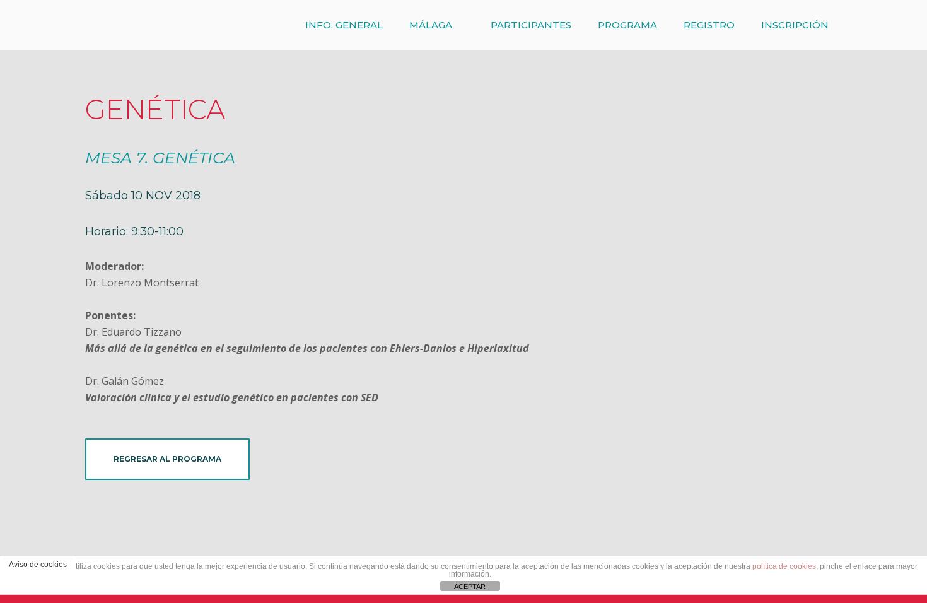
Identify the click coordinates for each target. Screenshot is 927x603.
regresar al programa (167, 459)
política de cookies (784, 566)
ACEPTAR (470, 586)
